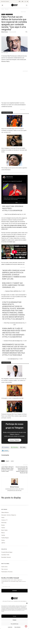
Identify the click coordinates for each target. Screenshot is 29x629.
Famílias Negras (5, 537)
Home (2, 9)
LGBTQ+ (3, 542)
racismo (12, 461)
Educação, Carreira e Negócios (8, 515)
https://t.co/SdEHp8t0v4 (12, 337)
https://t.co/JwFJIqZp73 (14, 319)
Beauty (3, 525)
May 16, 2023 (22, 214)
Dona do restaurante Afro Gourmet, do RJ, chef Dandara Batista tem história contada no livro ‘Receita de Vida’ (22, 469)
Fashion (3, 527)
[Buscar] (26, 5)
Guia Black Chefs (5, 554)
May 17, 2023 (22, 291)
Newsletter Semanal (5, 1)
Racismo (6, 9)
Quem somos (4, 566)
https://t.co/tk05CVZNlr (12, 355)
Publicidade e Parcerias (6, 571)
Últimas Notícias (5, 512)
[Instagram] (19, 1)
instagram (7, 461)
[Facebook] (24, 1)
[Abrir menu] (2, 5)
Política (3, 540)
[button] (27, 603)
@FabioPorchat (8, 306)
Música (3, 532)
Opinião (3, 535)
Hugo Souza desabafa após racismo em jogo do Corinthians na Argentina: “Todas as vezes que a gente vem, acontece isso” (13, 130)
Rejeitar (14, 620)
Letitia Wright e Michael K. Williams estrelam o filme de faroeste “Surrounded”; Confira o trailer (7, 469)
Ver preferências (14, 623)
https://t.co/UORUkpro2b (12, 210)
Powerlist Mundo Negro (6, 552)
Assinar (14, 590)
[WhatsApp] (25, 1)
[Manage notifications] (26, 626)
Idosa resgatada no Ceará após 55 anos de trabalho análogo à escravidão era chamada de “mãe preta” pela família (14, 150)
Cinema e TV (4, 520)
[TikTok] (20, 1)
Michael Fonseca (4, 31)
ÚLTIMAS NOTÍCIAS (9, 14)
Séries (2, 517)
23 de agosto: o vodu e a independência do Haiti (12, 398)
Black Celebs (4, 530)
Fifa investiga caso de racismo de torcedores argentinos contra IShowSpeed (14, 168)
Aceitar (14, 616)
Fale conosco (4, 569)
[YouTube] (22, 1)
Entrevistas (3, 522)
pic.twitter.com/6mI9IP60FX (13, 335)
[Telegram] (27, 1)
